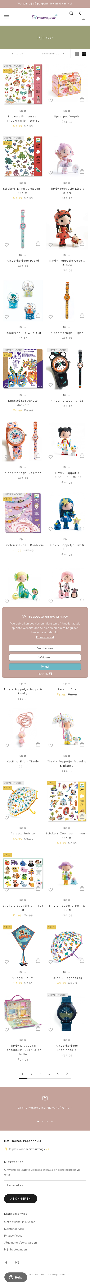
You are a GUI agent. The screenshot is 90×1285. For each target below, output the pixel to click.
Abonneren (20, 1199)
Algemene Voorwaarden (20, 1243)
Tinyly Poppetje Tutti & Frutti (67, 907)
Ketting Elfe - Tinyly (23, 761)
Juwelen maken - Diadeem (23, 545)
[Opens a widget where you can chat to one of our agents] (15, 1277)
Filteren (17, 53)
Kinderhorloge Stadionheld (67, 1047)
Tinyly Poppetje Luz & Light (67, 547)
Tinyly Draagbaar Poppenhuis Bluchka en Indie (23, 1050)
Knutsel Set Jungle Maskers (23, 402)
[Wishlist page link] (81, 13)
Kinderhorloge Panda (66, 400)
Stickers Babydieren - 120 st (23, 907)
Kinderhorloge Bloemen (23, 473)
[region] (45, 1105)
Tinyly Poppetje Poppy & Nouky (23, 691)
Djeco (23, 111)
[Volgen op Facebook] (6, 1262)
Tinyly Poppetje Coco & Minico (67, 262)
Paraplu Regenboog (67, 978)
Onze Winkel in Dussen (19, 1222)
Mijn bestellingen (15, 1250)
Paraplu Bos (67, 689)
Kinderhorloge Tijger (67, 333)
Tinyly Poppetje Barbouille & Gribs (67, 475)
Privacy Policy (13, 1236)
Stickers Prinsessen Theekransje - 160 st (23, 118)
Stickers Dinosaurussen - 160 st (23, 190)
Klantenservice (14, 1229)
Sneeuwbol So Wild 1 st (23, 333)
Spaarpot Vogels (67, 116)
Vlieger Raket (23, 978)
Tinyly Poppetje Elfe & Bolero (67, 190)
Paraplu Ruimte (23, 833)
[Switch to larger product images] (77, 53)
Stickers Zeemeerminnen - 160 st (67, 835)
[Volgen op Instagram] (17, 1262)
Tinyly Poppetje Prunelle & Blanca (67, 763)
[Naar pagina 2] (67, 1073)
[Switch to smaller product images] (84, 53)
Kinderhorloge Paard (23, 260)
